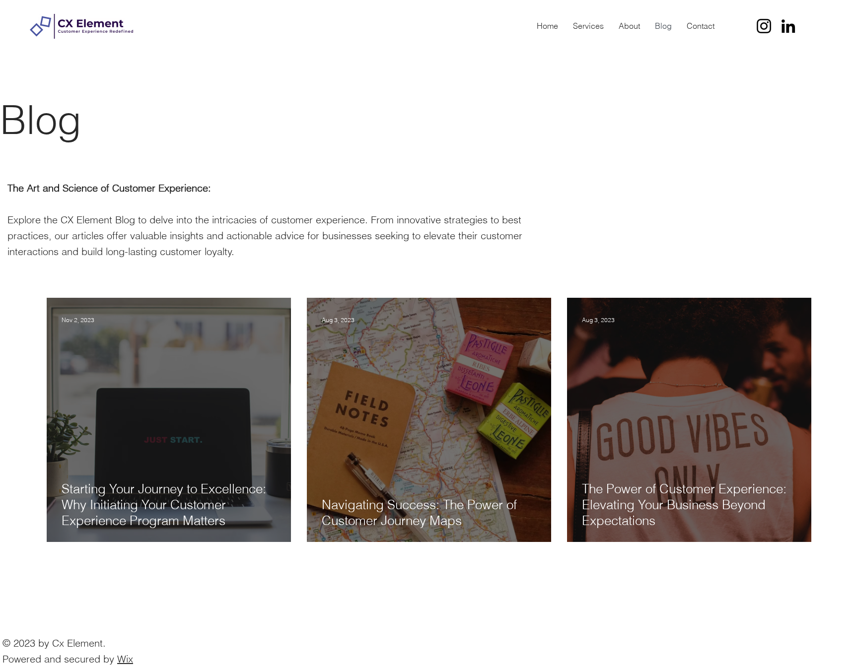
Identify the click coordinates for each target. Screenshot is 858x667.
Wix (125, 659)
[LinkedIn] (788, 26)
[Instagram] (764, 26)
